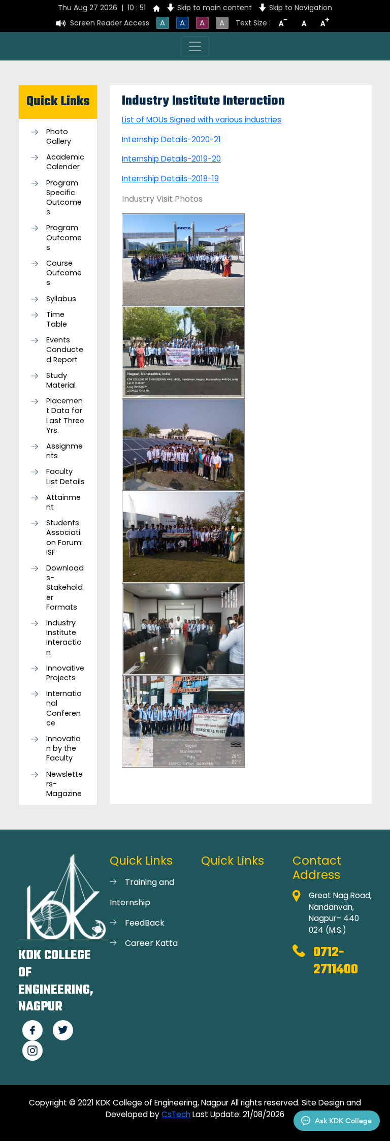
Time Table (56, 319)
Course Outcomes (64, 273)
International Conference (64, 708)
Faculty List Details (65, 476)
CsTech (175, 1114)
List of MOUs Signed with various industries (201, 119)
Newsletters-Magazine (64, 784)
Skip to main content (214, 8)
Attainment (63, 502)
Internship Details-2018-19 (170, 178)
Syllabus (61, 299)
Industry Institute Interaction (64, 637)
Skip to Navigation (300, 8)
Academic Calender (65, 162)
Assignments (64, 451)
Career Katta (151, 943)
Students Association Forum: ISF (64, 537)
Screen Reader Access (109, 23)
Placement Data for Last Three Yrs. (65, 415)
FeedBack (145, 923)
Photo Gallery (58, 136)
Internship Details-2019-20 (171, 158)
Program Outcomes (64, 237)
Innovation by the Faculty (63, 748)
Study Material (61, 380)
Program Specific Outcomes (64, 197)
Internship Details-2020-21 (171, 139)
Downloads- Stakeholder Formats (65, 587)
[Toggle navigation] (195, 46)
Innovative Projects (65, 673)
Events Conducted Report (64, 349)
